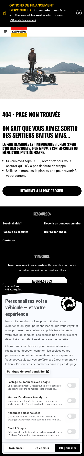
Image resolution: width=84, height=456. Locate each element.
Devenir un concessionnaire (62, 223)
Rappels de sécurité (15, 232)
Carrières (8, 240)
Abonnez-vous (42, 282)
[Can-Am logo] (19, 32)
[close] (79, 12)
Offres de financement (23, 20)
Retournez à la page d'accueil (42, 191)
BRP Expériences (55, 232)
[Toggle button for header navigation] (5, 32)
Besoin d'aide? (12, 223)
